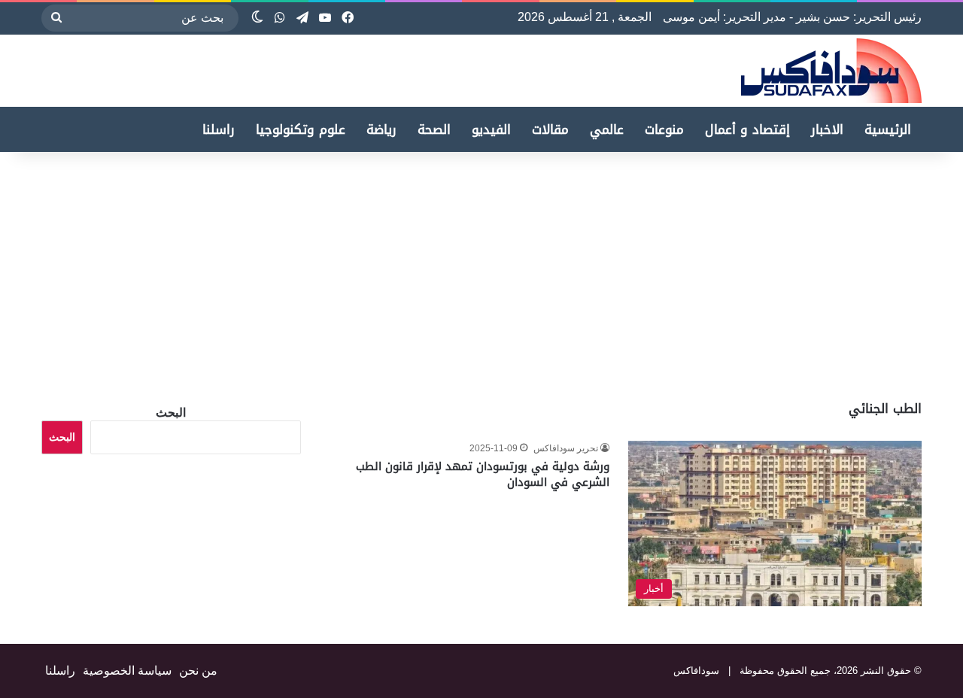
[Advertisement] (836, 272)
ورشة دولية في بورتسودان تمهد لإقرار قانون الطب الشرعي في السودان (482, 474)
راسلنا (218, 129)
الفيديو (491, 129)
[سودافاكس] (831, 70)
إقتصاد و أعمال (747, 129)
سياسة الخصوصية (127, 670)
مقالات (550, 129)
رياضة (381, 129)
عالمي (607, 129)
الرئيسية (887, 129)
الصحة (434, 129)
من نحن (198, 670)
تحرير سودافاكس (565, 448)
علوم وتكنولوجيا (300, 129)
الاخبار (827, 129)
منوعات (664, 129)
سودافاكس (696, 670)
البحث (171, 412)
